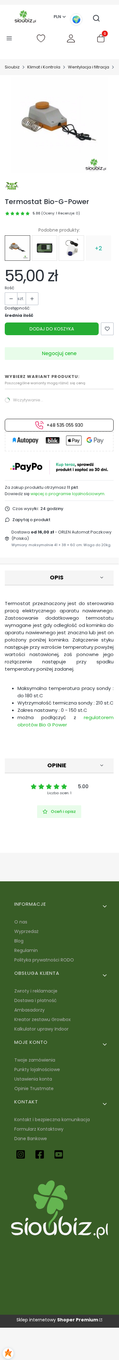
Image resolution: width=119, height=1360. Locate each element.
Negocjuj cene (59, 353)
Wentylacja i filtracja (88, 67)
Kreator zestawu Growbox (42, 1019)
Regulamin (26, 950)
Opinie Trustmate (34, 1088)
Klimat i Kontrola (43, 67)
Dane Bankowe (30, 1138)
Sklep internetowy (57, 1320)
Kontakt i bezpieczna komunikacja (52, 1119)
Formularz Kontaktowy (38, 1129)
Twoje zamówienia (34, 1060)
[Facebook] (39, 1154)
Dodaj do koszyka (52, 329)
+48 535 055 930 (65, 425)
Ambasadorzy (29, 1010)
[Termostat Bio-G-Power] (17, 248)
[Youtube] (58, 1154)
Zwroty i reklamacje (35, 991)
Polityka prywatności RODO (44, 960)
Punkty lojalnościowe (37, 1069)
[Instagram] (20, 1154)
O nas (20, 922)
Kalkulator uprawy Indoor (41, 1029)
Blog (18, 941)
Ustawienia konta (33, 1079)
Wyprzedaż (26, 931)
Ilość (9, 288)
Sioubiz (12, 67)
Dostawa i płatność (35, 1000)
